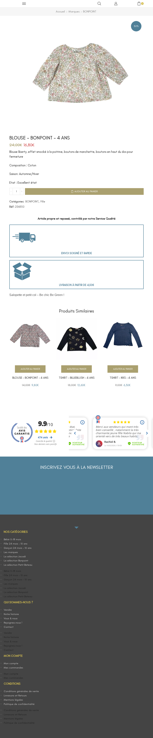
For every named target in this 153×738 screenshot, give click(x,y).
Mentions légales (13, 699)
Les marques (11, 552)
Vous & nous (11, 618)
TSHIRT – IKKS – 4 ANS (123, 377)
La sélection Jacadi (15, 556)
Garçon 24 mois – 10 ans (18, 548)
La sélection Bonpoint (16, 560)
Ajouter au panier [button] (30, 369)
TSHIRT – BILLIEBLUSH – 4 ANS (76, 377)
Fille (42, 201)
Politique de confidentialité (19, 704)
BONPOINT (89, 11)
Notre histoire (11, 614)
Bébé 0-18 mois (12, 539)
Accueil (60, 11)
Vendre (8, 609)
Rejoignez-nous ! (13, 622)
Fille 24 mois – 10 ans (15, 543)
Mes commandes (13, 667)
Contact (8, 627)
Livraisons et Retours (15, 695)
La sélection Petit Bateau (18, 564)
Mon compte (11, 663)
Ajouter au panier (86, 191)
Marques (73, 11)
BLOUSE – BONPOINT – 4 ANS (30, 377)
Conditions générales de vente (21, 691)
